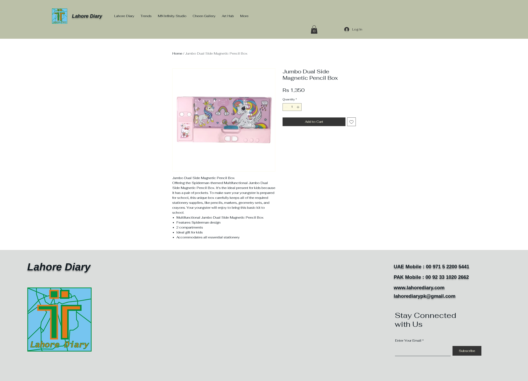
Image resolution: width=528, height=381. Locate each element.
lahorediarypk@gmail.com (424, 296)
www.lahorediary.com (419, 287)
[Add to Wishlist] (351, 121)
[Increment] (298, 107)
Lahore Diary (87, 16)
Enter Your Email (408, 340)
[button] (314, 29)
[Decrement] (285, 107)
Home (177, 53)
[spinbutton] (292, 107)
